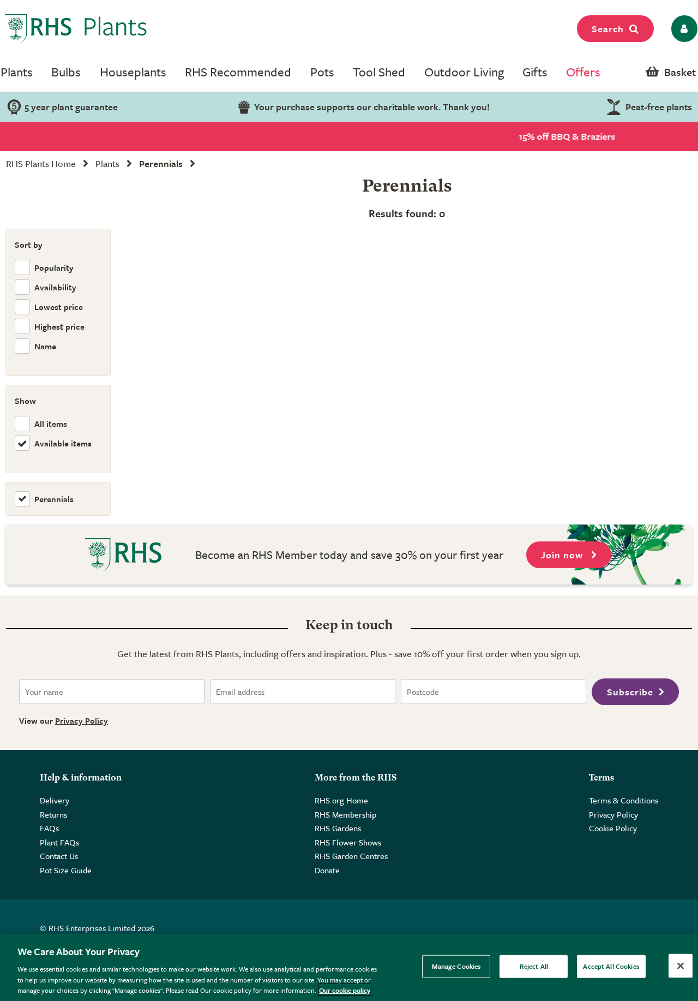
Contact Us (59, 856)
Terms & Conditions (623, 800)
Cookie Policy (613, 828)
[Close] (681, 966)
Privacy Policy (81, 720)
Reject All (534, 966)
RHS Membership (345, 814)
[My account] (682, 28)
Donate (327, 870)
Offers (583, 72)
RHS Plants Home (41, 163)
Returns (53, 814)
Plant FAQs (59, 842)
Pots (322, 72)
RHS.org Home (341, 800)
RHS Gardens (338, 828)
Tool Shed (379, 72)
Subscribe (630, 692)
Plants (17, 72)
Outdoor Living (464, 72)
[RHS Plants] (76, 28)
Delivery (54, 800)
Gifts (534, 72)
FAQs (49, 828)
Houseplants (133, 72)
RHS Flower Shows (348, 842)
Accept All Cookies (611, 966)
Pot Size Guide (66, 870)
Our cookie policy (344, 989)
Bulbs (66, 72)
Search (608, 28)
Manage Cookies (457, 966)
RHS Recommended (238, 72)
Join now (563, 555)
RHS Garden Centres (351, 856)
